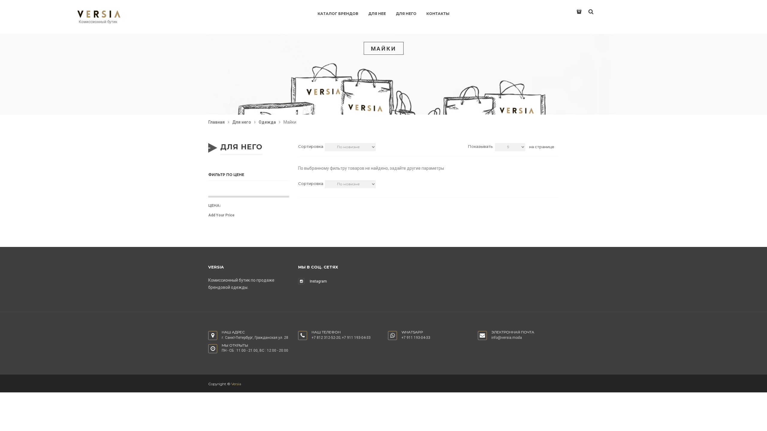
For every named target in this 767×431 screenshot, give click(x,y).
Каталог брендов (338, 13)
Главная (216, 122)
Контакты (437, 13)
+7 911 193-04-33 (356, 338)
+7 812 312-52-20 (326, 338)
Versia (236, 384)
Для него (406, 13)
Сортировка (310, 146)
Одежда (267, 122)
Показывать (480, 146)
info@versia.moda (506, 338)
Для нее (377, 13)
